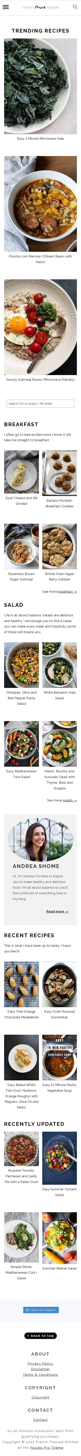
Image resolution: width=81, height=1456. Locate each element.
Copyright (41, 1397)
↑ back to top (40, 1336)
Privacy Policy (40, 1363)
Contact (40, 1420)
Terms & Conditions (40, 1375)
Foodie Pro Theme (47, 1448)
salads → (70, 800)
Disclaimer (40, 1369)
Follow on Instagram (43, 1310)
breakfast (66, 592)
